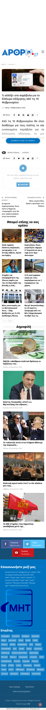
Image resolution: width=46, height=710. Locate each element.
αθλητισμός (20, 669)
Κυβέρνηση (5, 653)
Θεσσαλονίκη (6, 649)
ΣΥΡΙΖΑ (11, 665)
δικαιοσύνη (30, 669)
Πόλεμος (35, 661)
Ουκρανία (33, 657)
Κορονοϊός (38, 649)
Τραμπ (4, 669)
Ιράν (14, 649)
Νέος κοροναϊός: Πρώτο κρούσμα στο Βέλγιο (35, 203)
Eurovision (15, 636)
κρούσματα (14, 674)
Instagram (25, 636)
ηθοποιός (40, 669)
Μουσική (4, 657)
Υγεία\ (11, 669)
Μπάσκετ (13, 657)
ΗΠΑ (31, 644)
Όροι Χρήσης (14, 687)
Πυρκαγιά (26, 661)
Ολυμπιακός (23, 657)
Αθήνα (4, 640)
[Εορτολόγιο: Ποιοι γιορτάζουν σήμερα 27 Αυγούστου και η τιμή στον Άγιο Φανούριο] (34, 236)
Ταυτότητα (29, 687)
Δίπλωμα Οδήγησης (13, 152)
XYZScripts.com (34, 709)
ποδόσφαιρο (25, 674)
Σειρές (18, 665)
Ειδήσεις (4, 644)
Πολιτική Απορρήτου (21, 691)
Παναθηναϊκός (6, 661)
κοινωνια (4, 674)
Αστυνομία (12, 640)
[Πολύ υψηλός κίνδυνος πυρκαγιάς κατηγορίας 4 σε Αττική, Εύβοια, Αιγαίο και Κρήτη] (12, 236)
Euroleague (5, 636)
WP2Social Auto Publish (14, 709)
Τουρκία (37, 665)
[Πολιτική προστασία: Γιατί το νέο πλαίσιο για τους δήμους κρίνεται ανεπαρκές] (23, 466)
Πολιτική (17, 661)
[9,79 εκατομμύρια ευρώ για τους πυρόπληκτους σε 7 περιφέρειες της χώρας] (34, 266)
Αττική (21, 640)
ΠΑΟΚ (41, 657)
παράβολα (25, 152)
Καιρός (29, 649)
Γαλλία (35, 640)
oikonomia (35, 636)
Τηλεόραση (27, 665)
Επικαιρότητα (22, 644)
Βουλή (28, 640)
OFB (28, 704)
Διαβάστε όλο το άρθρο (23, 141)
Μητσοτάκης (34, 653)
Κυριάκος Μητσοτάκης (19, 653)
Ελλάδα (12, 644)
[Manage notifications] (40, 705)
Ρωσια (4, 665)
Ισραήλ (21, 649)
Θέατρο (38, 644)
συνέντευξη (36, 674)
